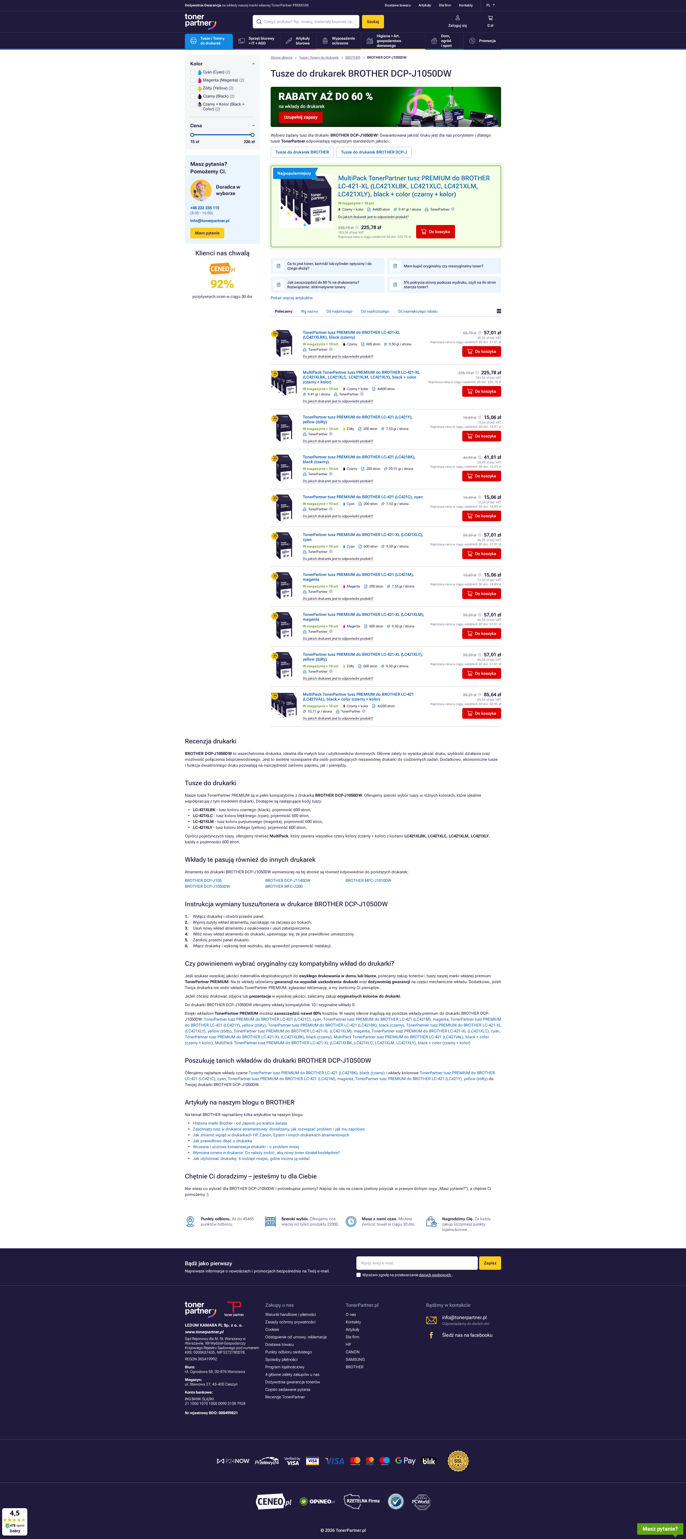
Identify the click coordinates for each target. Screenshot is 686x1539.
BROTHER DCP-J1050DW (207, 886)
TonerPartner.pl (362, 1305)
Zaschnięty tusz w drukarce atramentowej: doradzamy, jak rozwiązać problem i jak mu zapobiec (279, 1129)
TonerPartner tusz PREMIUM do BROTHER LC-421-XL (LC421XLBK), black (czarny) (351, 335)
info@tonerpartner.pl (209, 220)
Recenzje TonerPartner (285, 1397)
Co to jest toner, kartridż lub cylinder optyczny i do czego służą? (329, 265)
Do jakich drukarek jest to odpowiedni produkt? (373, 217)
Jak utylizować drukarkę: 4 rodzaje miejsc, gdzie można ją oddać (251, 1158)
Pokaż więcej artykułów (292, 297)
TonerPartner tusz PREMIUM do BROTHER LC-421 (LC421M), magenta (386, 1019)
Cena (196, 125)
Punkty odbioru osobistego (288, 1352)
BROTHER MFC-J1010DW (368, 880)
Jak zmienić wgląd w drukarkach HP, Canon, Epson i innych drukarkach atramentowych (271, 1135)
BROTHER (352, 57)
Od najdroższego (375, 311)
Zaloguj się (457, 25)
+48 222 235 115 (204, 207)
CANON (353, 1352)
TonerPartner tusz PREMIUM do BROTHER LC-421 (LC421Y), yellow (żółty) (421, 1078)
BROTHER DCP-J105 (203, 880)
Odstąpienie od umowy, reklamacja (296, 1337)
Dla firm (445, 5)
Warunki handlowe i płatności (290, 1314)
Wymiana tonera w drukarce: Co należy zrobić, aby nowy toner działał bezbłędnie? (266, 1152)
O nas (351, 1314)
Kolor (196, 63)
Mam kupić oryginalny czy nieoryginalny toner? (443, 266)
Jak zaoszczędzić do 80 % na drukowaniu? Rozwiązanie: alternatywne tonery (323, 284)
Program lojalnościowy (284, 1367)
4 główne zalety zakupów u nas (292, 1374)
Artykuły (425, 5)
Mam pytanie (207, 233)
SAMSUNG (355, 1359)
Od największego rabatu (418, 311)
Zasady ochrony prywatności (290, 1322)
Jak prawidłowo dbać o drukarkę (222, 1141)
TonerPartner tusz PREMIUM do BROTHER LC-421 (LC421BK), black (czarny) (336, 1025)
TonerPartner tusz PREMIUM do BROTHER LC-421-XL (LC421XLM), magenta (302, 1031)
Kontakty (466, 5)
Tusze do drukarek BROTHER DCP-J (374, 152)
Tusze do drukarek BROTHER (302, 152)
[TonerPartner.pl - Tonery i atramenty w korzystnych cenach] (201, 22)
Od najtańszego (339, 311)
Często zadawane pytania (287, 1389)
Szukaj (373, 21)
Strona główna (281, 57)
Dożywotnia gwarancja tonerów (292, 1382)
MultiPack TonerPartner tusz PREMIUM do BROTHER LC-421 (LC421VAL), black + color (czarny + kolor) (358, 697)
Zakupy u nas (279, 1305)
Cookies (272, 1329)
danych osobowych (435, 1275)
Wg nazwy (309, 311)
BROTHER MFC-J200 (284, 886)
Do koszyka (439, 231)
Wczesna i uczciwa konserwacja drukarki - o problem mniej (246, 1146)
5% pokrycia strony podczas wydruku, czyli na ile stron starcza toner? (450, 284)
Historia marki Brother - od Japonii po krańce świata (240, 1123)
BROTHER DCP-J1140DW (287, 880)
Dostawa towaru (398, 5)
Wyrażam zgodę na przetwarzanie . (407, 1275)
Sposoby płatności (281, 1359)
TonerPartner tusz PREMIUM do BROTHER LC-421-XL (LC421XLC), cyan (435, 1031)
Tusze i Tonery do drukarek (319, 57)
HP (348, 1344)
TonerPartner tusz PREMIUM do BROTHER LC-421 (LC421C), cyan (363, 497)
